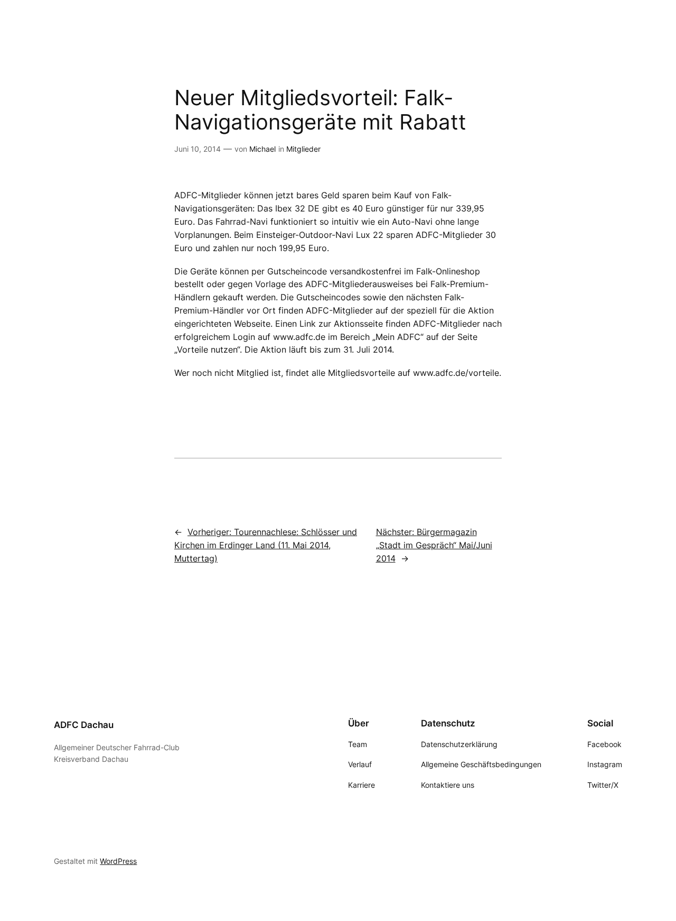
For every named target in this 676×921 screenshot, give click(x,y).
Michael (262, 148)
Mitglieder (303, 148)
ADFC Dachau (84, 725)
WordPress (118, 860)
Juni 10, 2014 (197, 148)
